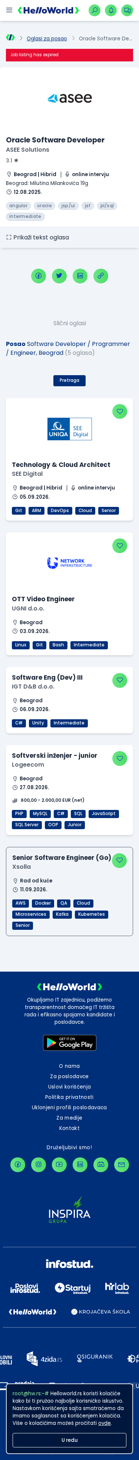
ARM (36, 511)
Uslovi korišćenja (69, 1086)
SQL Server (27, 825)
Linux (20, 645)
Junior (75, 825)
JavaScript (104, 814)
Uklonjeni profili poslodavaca (69, 1107)
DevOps (60, 511)
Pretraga (69, 380)
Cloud (85, 511)
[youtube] (59, 1164)
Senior (109, 511)
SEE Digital (27, 474)
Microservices (31, 914)
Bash (58, 645)
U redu (70, 1440)
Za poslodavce (69, 1076)
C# (19, 723)
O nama (69, 1066)
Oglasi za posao (47, 38)
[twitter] (59, 276)
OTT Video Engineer (43, 599)
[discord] (100, 1164)
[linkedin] (80, 276)
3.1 (9, 160)
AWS (21, 903)
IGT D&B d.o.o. (33, 686)
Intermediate (89, 645)
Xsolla (21, 866)
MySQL (40, 814)
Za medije (69, 1117)
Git (18, 511)
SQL (78, 814)
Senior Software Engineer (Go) (61, 857)
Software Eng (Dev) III (47, 677)
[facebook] (38, 276)
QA (63, 903)
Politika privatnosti (69, 1097)
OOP (53, 825)
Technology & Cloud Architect (61, 464)
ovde (104, 1423)
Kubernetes (91, 914)
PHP (19, 814)
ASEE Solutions (27, 149)
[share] (100, 276)
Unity (38, 723)
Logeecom (28, 764)
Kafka (62, 914)
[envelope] (121, 1164)
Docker (43, 903)
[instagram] (38, 1164)
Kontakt (69, 1128)
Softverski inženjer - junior (54, 755)
